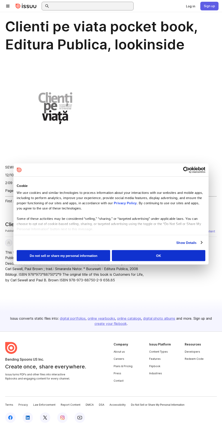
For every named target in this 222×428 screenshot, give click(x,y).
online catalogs (129, 318)
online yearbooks (101, 318)
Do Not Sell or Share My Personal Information (157, 404)
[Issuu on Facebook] (10, 417)
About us (119, 351)
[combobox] (91, 6)
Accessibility (117, 404)
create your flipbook (111, 323)
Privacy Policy (125, 203)
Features (155, 358)
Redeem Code (194, 358)
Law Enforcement (44, 404)
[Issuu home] (26, 6)
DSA (101, 404)
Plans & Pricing (123, 366)
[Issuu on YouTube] (80, 417)
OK (158, 256)
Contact (119, 380)
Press (117, 373)
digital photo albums (159, 318)
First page (13, 201)
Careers (119, 358)
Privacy (23, 404)
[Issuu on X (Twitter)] (45, 417)
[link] (191, 6)
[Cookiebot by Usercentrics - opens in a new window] (186, 170)
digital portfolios (73, 318)
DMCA (90, 404)
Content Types (158, 351)
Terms (9, 404)
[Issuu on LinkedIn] (28, 417)
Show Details (186, 242)
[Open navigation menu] (7, 6)
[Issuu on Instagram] (62, 417)
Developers (192, 351)
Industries (155, 373)
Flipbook (154, 366)
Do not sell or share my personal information (63, 256)
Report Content (70, 404)
